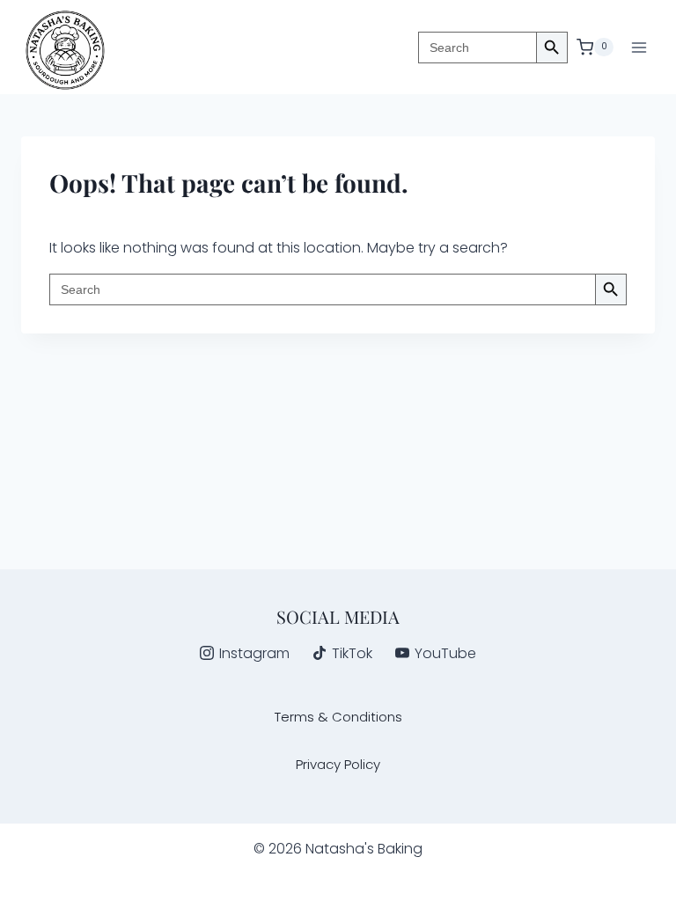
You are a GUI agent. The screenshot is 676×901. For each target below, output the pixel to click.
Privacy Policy (338, 764)
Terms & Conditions (338, 716)
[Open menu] (638, 47)
